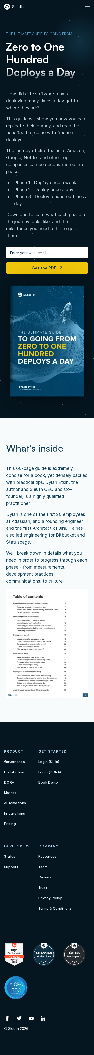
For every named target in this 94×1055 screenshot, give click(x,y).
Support (11, 867)
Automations (15, 803)
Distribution (14, 772)
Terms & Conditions (55, 908)
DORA (9, 782)
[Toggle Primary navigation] (87, 6)
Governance (14, 761)
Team (42, 867)
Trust (42, 887)
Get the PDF (45, 267)
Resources (47, 856)
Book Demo (48, 782)
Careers (45, 877)
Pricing (10, 823)
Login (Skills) (48, 761)
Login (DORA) (49, 772)
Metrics (10, 793)
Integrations (14, 813)
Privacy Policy (50, 898)
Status (9, 856)
